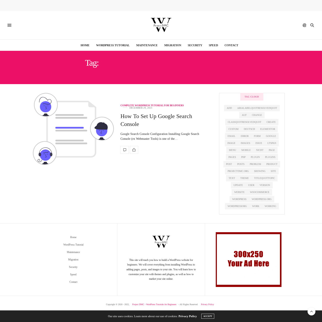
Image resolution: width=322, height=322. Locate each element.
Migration (172, 45)
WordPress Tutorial (113, 45)
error (245, 136)
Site (273, 171)
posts (240, 164)
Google (271, 136)
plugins (270, 157)
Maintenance (147, 45)
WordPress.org (262, 199)
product (272, 164)
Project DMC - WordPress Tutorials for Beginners (154, 304)
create (271, 122)
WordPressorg (237, 206)
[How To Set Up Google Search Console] (73, 129)
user (251, 185)
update (238, 185)
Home (85, 45)
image (231, 143)
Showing (259, 171)
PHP (243, 157)
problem (255, 164)
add (229, 108)
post (229, 164)
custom (233, 129)
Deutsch (249, 129)
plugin (255, 157)
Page (272, 150)
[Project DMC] (161, 25)
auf (244, 115)
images (245, 143)
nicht (260, 150)
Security (195, 45)
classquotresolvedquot (244, 122)
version (265, 185)
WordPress (239, 199)
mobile (246, 150)
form (257, 136)
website (239, 192)
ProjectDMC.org (238, 171)
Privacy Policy (207, 304)
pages (232, 157)
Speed (213, 45)
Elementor (267, 129)
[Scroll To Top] (311, 311)
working (270, 206)
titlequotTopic (264, 178)
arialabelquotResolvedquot (257, 108)
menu (232, 150)
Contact (231, 45)
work (255, 206)
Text (232, 178)
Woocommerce (259, 192)
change (257, 115)
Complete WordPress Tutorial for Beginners (152, 105)
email (231, 136)
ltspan (271, 143)
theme (244, 178)
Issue (258, 143)
